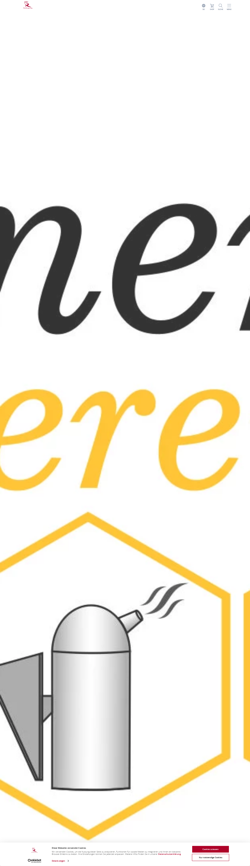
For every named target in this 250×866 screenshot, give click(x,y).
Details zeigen (58, 860)
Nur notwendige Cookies (210, 857)
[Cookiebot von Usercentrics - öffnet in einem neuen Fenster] (34, 861)
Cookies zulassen (210, 849)
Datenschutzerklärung (169, 854)
